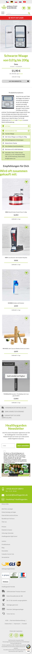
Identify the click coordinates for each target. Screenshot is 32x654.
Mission (4, 526)
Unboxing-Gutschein (7, 533)
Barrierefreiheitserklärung (17, 620)
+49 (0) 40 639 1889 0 (14, 489)
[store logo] (16, 8)
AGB (6, 620)
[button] (28, 34)
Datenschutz (8, 623)
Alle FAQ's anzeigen (7, 509)
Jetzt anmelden (23, 446)
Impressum (17, 623)
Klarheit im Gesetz (7, 530)
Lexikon (4, 541)
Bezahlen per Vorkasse (8, 518)
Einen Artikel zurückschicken (10, 515)
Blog (3, 547)
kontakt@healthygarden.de (17, 495)
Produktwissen (6, 544)
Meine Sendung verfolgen (9, 512)
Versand (21, 73)
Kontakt (24, 623)
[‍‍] (11, 635)
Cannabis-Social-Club (8, 554)
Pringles (20, 120)
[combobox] (18, 13)
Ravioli (13, 120)
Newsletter (5, 551)
